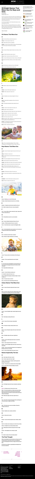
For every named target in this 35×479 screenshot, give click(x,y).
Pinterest (19, 467)
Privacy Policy (11, 468)
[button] (12, 75)
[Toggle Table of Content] (2, 32)
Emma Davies (4, 13)
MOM (17, 1)
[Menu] (1, 2)
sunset (9, 199)
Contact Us (10, 467)
